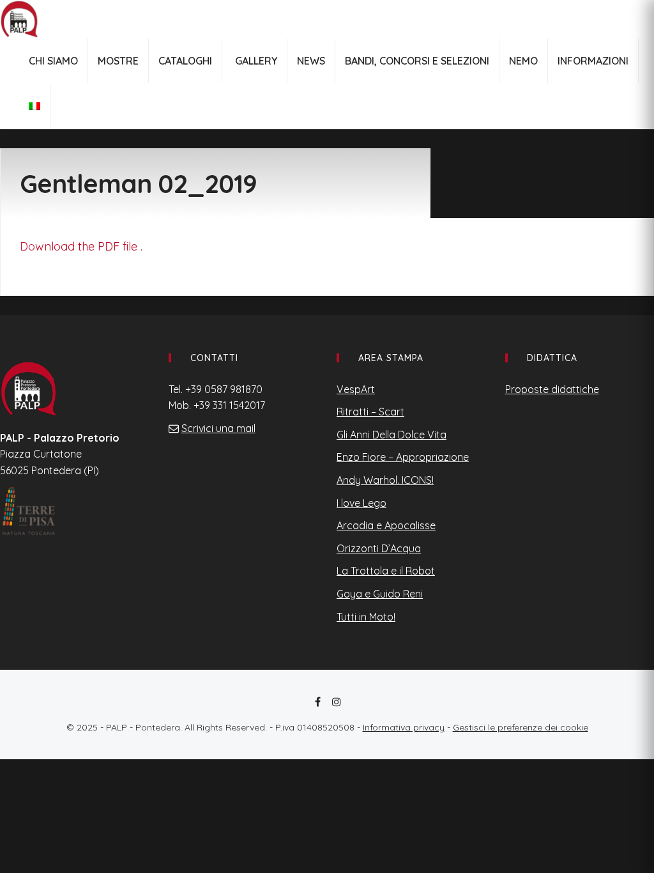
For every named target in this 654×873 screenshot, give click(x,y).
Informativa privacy (404, 727)
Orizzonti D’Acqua (379, 548)
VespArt (356, 389)
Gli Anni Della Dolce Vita (391, 434)
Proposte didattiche (552, 389)
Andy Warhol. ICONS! (385, 480)
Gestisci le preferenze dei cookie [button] (520, 727)
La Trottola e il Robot (386, 570)
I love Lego (361, 503)
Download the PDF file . (81, 246)
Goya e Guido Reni (380, 593)
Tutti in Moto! (366, 616)
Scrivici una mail (218, 428)
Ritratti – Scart (370, 411)
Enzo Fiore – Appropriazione (403, 457)
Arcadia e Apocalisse (386, 525)
